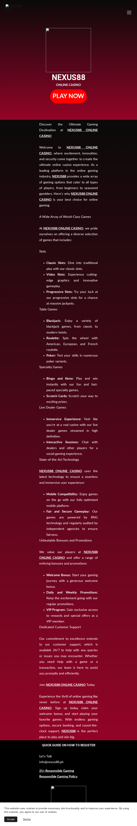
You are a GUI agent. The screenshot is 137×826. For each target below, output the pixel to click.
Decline (27, 819)
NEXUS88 (59, 176)
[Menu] (129, 12)
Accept (10, 819)
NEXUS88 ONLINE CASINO (63, 228)
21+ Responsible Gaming (56, 771)
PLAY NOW (68, 96)
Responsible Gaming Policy (58, 776)
